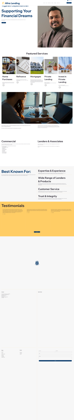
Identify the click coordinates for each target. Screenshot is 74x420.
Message (40, 356)
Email (39, 353)
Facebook (21, 352)
